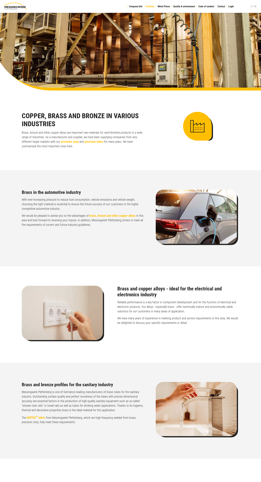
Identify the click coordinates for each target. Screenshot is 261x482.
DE (251, 6)
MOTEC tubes (36, 417)
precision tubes (93, 141)
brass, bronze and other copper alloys (112, 215)
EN (255, 6)
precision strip (70, 141)
